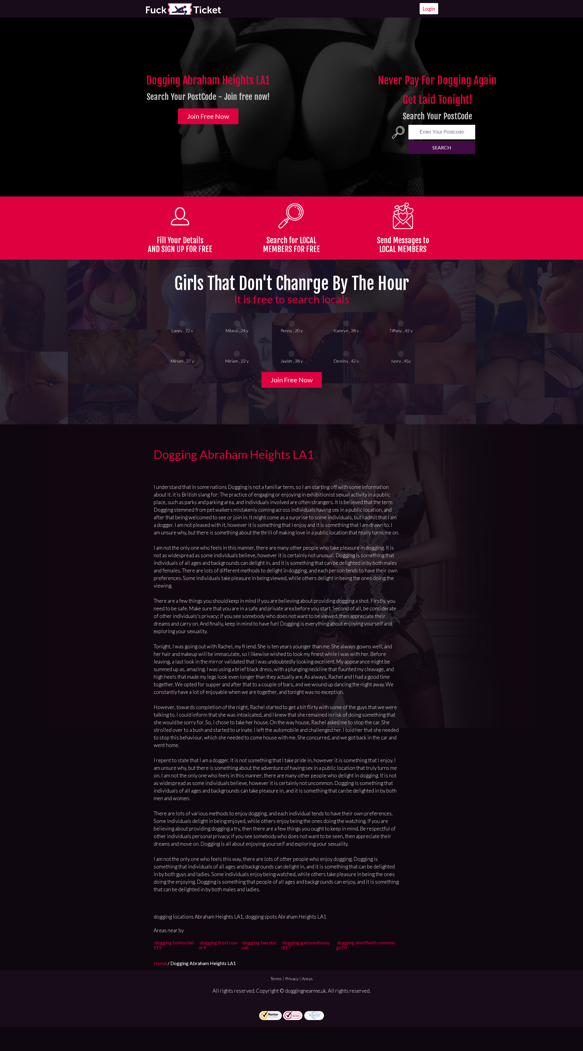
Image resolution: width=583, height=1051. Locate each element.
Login (429, 8)
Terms (276, 978)
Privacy (291, 978)
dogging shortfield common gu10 (365, 945)
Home (161, 963)
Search (441, 147)
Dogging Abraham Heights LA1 (234, 454)
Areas (307, 978)
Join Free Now (208, 116)
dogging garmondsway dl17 (305, 945)
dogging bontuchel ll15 (174, 945)
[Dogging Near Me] (183, 9)
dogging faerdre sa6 (258, 945)
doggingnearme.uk (305, 991)
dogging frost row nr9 (218, 945)
